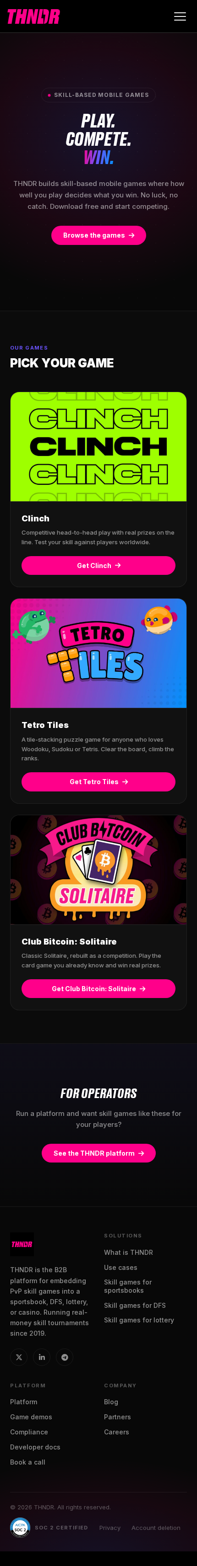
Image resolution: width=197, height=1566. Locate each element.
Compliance (29, 1432)
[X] (18, 1357)
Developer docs (35, 1447)
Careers (116, 1432)
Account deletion (156, 1527)
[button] (180, 16)
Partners (117, 1417)
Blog (111, 1402)
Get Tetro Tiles (94, 782)
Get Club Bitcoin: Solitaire (94, 989)
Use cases (120, 1267)
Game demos (31, 1417)
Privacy (109, 1527)
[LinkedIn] (41, 1357)
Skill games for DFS (135, 1305)
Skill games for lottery (139, 1320)
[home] (33, 16)
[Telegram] (64, 1357)
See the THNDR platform (94, 1153)
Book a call (27, 1462)
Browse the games (94, 235)
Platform (23, 1402)
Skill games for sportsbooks (128, 1286)
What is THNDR (128, 1252)
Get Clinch (94, 565)
